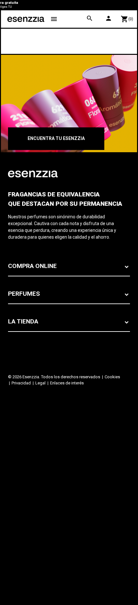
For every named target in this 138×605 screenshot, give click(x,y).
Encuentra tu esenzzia (56, 138)
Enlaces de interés (67, 383)
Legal (40, 383)
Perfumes (24, 293)
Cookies (112, 376)
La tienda (23, 321)
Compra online (32, 266)
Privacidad (21, 383)
